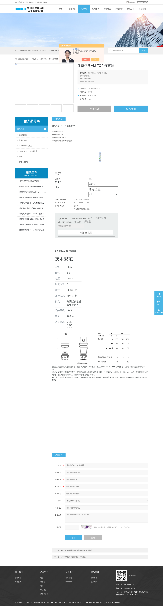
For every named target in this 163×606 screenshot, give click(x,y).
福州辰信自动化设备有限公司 (34, 2)
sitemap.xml (90, 603)
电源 (41, 586)
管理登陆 (99, 603)
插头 (20, 156)
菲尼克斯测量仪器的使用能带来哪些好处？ (32, 219)
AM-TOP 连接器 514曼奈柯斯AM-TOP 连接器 (76, 550)
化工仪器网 (116, 603)
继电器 (42, 582)
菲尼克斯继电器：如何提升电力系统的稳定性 (32, 230)
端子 (41, 578)
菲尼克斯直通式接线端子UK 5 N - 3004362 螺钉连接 (32, 192)
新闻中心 (95, 9)
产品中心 (84, 9)
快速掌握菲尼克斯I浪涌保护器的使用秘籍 (32, 186)
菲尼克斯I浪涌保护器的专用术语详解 (32, 208)
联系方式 (94, 582)
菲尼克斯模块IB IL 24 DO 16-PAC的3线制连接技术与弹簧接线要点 (32, 197)
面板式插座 (23, 135)
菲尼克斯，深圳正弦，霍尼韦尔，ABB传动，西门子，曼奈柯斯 (46, 50)
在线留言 (130, 9)
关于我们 (72, 9)
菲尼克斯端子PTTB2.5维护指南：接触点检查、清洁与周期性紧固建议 (32, 214)
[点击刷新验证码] (86, 527)
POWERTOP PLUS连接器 (58, 59)
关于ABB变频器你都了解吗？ (30, 181)
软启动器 (43, 590)
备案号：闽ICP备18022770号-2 (73, 603)
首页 (61, 9)
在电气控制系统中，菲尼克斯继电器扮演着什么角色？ (32, 225)
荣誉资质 (119, 9)
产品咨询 (94, 108)
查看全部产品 (23, 162)
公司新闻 (69, 578)
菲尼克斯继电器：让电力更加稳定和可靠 (32, 203)
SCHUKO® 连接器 (25, 146)
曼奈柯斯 (43, 59)
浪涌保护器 (44, 594)
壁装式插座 (23, 140)
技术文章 (107, 9)
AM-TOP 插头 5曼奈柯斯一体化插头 (73, 557)
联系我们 (142, 9)
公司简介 (18, 578)
